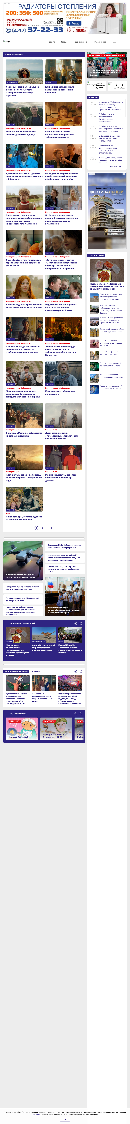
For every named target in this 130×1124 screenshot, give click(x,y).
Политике (36, 1114)
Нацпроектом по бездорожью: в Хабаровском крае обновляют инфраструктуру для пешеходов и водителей (20, 611)
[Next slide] (81, 623)
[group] (18, 690)
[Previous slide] (76, 623)
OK (65, 1119)
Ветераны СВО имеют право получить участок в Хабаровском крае (23, 588)
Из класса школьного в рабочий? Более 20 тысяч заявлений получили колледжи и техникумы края (64, 557)
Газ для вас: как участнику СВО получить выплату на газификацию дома (63, 569)
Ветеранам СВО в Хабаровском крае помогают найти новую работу (64, 546)
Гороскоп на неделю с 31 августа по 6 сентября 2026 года (22, 599)
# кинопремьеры (14, 54)
